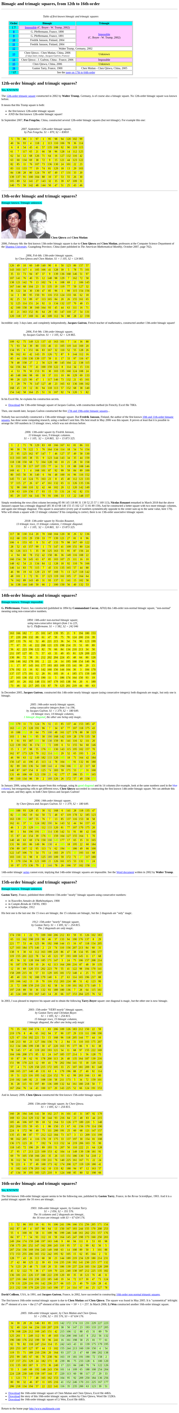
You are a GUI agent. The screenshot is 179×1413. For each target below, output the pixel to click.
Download (14, 404)
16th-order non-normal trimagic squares (138, 1294)
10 (13, 40)
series (26, 872)
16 (13, 68)
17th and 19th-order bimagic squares (87, 410)
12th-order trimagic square (20, 95)
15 (13, 63)
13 (13, 54)
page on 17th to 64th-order (80, 72)
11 (13, 44)
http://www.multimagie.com (44, 1408)
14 (13, 59)
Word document (125, 872)
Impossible (31, 27)
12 (13, 48)
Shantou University (16, 246)
